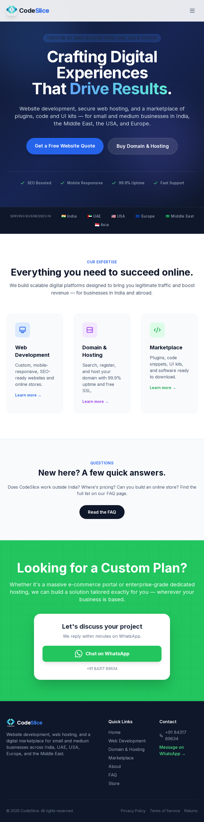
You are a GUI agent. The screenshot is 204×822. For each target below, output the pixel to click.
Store (114, 783)
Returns (191, 810)
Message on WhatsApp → (172, 750)
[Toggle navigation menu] (192, 10)
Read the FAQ (102, 512)
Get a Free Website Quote (65, 146)
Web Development (127, 740)
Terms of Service (165, 810)
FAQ (112, 775)
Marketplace (121, 757)
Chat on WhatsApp (107, 653)
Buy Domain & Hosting (143, 146)
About (114, 766)
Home (114, 732)
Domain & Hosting (126, 749)
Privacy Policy (133, 810)
